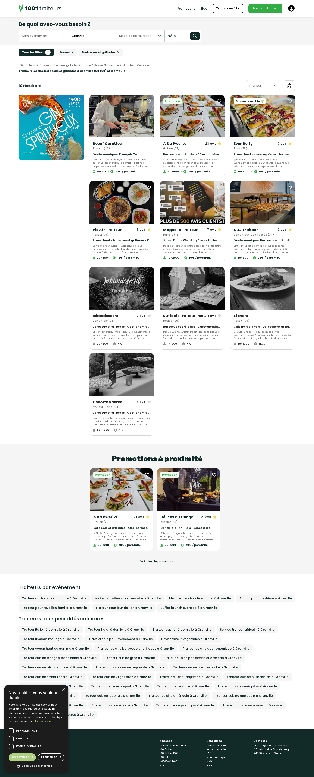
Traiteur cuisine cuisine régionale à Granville (129, 667)
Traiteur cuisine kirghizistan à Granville (121, 677)
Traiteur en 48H (228, 8)
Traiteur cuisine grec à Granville (130, 658)
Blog (203, 8)
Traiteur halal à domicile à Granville (116, 629)
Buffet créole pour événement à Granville (120, 639)
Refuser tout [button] (51, 757)
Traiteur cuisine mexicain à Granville (119, 705)
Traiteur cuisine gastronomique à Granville (215, 648)
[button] (36, 766)
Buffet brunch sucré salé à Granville (189, 608)
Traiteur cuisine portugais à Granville (185, 705)
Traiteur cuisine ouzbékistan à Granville (257, 677)
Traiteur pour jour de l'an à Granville (123, 608)
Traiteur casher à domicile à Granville (182, 629)
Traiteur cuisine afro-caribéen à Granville (54, 667)
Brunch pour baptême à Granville (265, 598)
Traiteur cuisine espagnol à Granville (120, 686)
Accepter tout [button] (22, 757)
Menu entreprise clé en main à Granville (200, 598)
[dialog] (36, 729)
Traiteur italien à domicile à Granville (50, 629)
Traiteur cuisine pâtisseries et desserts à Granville (202, 658)
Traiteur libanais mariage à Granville (50, 639)
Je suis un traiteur (265, 8)
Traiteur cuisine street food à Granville (52, 677)
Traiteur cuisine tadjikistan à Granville (189, 677)
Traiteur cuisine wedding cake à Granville (205, 667)
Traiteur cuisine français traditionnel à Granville (59, 658)
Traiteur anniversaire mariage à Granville (54, 598)
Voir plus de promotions (157, 561)
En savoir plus (43, 721)
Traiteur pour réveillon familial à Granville (54, 608)
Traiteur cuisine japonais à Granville (112, 696)
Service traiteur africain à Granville (247, 629)
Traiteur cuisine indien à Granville (183, 686)
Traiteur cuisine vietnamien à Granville (252, 705)
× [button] (63, 689)
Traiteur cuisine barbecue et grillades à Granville (135, 648)
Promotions (186, 8)
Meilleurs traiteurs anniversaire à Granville (128, 598)
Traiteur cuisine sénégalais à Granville (247, 686)
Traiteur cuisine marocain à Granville (244, 696)
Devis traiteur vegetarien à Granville (189, 639)
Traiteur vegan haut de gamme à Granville (55, 648)
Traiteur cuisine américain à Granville (177, 696)
